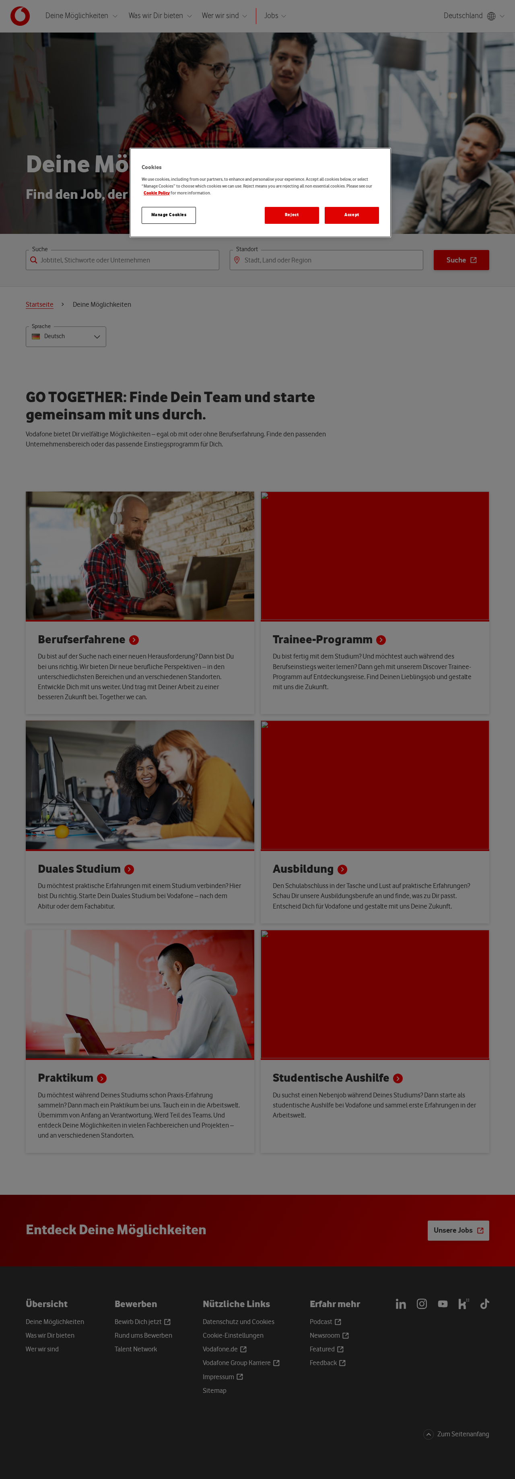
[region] (260, 193)
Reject (292, 215)
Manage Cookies (169, 215)
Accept (351, 215)
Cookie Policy (157, 193)
